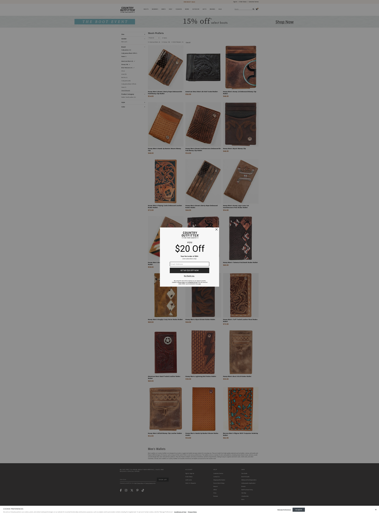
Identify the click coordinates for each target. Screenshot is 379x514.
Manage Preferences (284, 509)
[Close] (376, 509)
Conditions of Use (180, 512)
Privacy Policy (192, 512)
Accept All (299, 509)
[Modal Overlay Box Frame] (189, 257)
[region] (189, 510)
